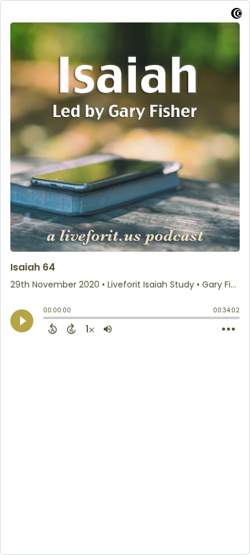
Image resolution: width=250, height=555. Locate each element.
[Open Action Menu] (228, 329)
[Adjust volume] (108, 328)
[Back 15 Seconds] (52, 328)
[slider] (46, 319)
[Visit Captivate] (236, 15)
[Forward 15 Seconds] (71, 328)
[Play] (21, 320)
